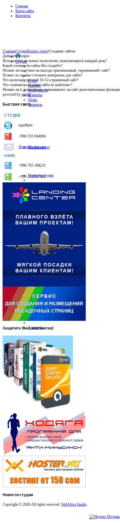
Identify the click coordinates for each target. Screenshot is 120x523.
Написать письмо (32, 147)
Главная (21, 6)
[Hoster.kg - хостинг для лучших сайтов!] (44, 486)
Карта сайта (24, 11)
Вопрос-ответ (38, 51)
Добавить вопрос (16, 56)
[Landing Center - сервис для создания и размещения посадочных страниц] (44, 319)
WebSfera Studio (74, 504)
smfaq (26, 94)
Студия (21, 51)
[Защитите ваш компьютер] (38, 409)
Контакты (23, 15)
